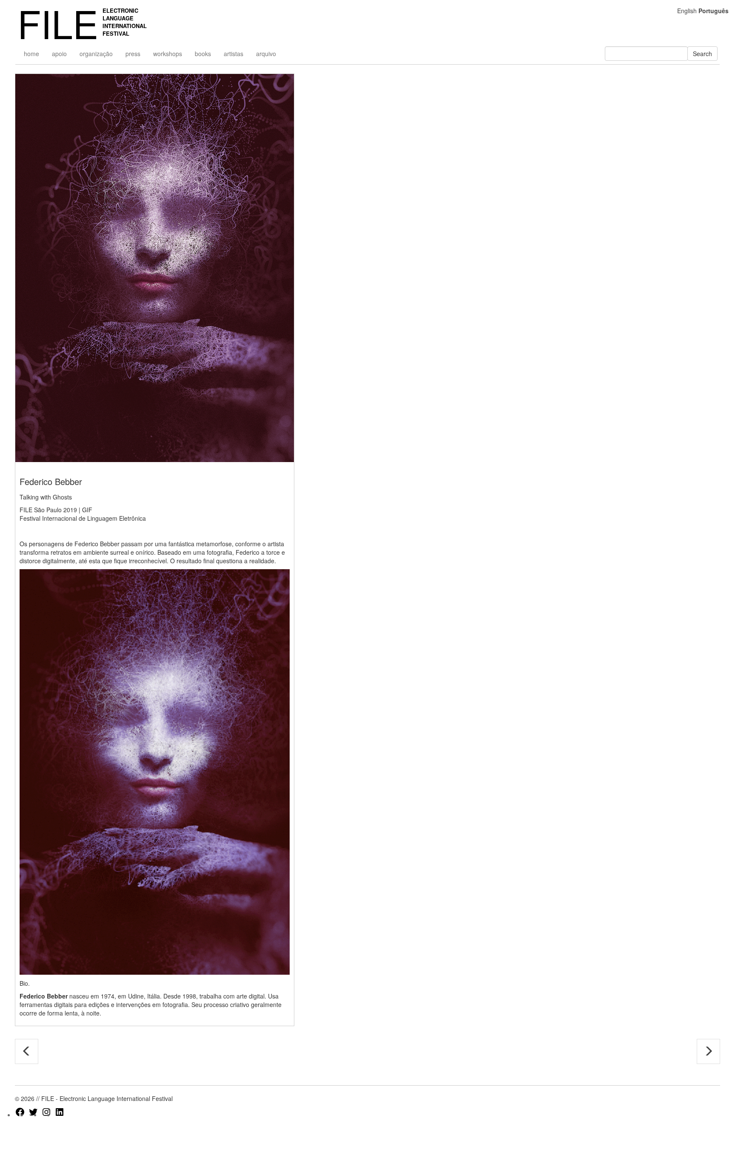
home (31, 53)
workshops (167, 53)
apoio (59, 53)
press (132, 53)
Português (713, 10)
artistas (233, 53)
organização (96, 53)
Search (702, 53)
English (687, 10)
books (203, 53)
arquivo (266, 53)
